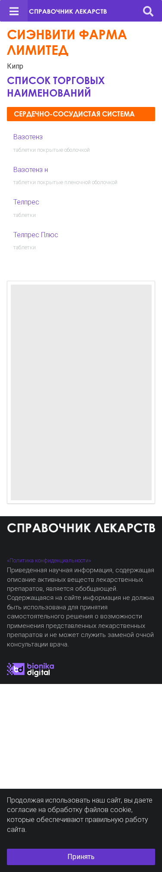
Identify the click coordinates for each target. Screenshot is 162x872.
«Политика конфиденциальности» (49, 560)
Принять (81, 857)
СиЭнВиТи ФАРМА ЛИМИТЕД (67, 42)
